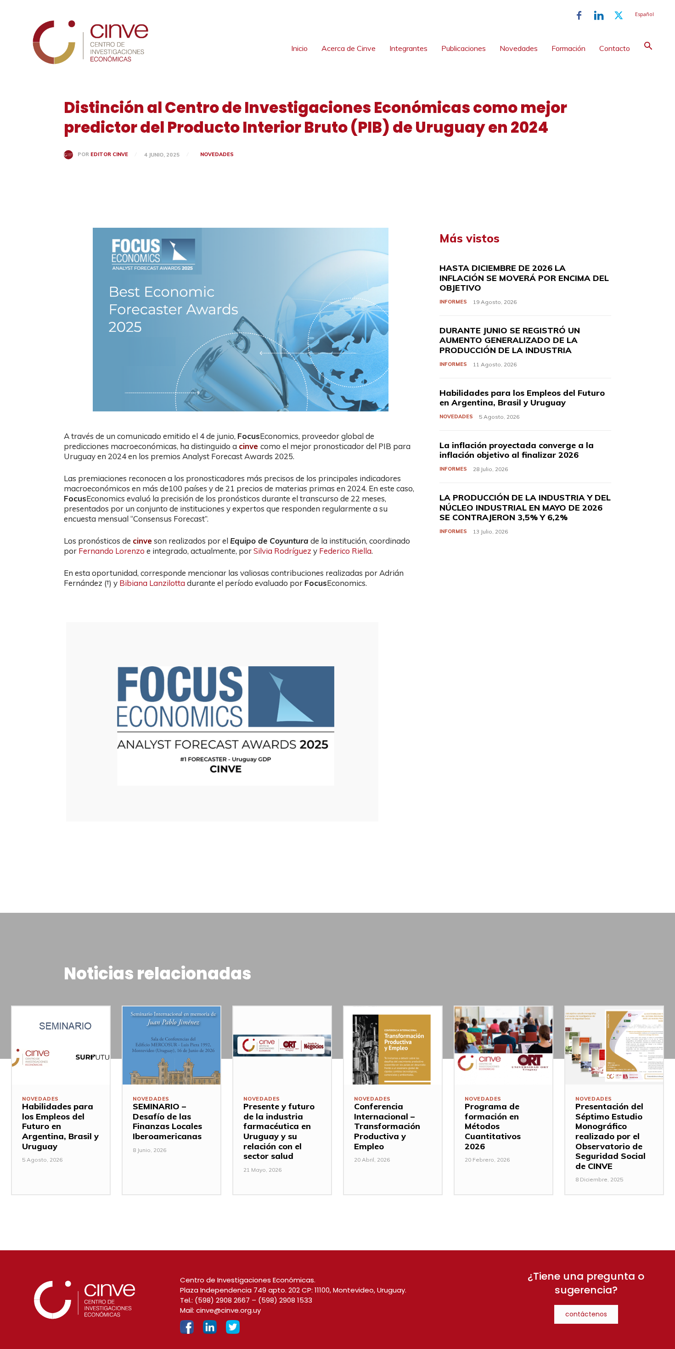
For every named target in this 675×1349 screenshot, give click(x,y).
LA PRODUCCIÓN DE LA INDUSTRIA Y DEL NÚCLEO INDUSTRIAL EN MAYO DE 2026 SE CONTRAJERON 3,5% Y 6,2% (525, 507)
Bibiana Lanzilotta (152, 583)
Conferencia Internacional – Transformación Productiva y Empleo (387, 1126)
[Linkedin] (599, 15)
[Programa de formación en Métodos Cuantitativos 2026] (503, 1045)
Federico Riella (345, 551)
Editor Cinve (109, 154)
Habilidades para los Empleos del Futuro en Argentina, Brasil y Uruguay (522, 398)
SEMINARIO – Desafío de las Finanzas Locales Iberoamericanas (167, 1121)
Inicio (299, 48)
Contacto (614, 48)
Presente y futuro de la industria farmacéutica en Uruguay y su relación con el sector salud (279, 1131)
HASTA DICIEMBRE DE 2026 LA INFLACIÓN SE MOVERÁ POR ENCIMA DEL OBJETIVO (524, 278)
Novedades (519, 48)
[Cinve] (90, 62)
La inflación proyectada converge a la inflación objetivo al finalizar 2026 (516, 450)
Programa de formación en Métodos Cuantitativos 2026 (493, 1126)
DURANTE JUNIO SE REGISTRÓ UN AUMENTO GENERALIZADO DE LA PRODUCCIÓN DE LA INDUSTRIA (509, 340)
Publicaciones (463, 48)
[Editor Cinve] (71, 154)
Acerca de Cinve (348, 48)
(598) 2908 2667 (222, 1300)
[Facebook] (579, 15)
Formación (568, 48)
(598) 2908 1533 (285, 1300)
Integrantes (408, 48)
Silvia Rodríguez (282, 551)
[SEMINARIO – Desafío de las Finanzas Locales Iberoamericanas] (171, 1045)
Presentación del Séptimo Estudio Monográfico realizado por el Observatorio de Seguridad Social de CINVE (610, 1136)
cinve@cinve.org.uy (228, 1310)
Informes (453, 301)
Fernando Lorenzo (112, 551)
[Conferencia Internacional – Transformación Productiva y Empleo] (393, 1045)
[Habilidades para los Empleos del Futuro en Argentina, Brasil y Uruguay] (61, 1045)
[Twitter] (618, 15)
